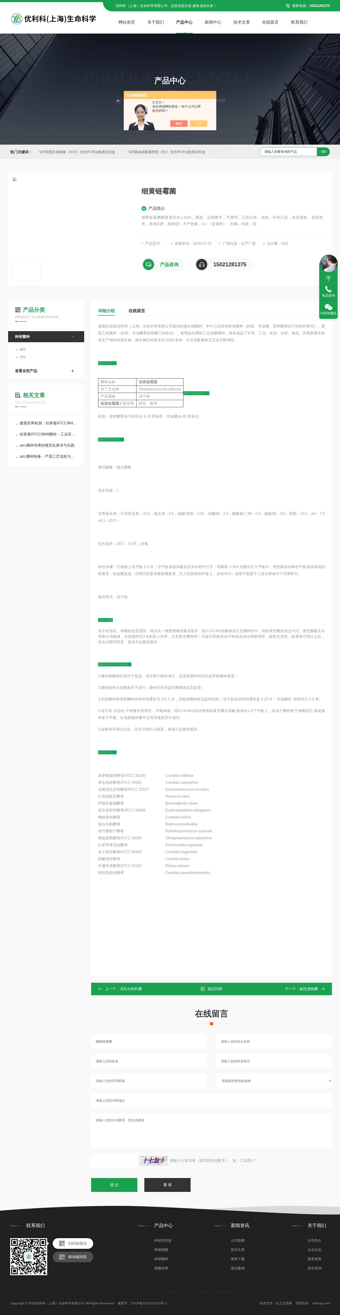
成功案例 (238, 1268)
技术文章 (241, 22)
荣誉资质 (314, 1259)
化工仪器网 (284, 1303)
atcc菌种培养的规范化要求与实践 (47, 445)
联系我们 (299, 22)
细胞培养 (161, 1268)
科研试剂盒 (163, 1240)
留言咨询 (314, 1268)
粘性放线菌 (309, 989)
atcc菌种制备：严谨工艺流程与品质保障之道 (48, 456)
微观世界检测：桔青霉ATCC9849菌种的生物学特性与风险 (48, 423)
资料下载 (238, 1259)
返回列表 (214, 989)
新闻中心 (213, 22)
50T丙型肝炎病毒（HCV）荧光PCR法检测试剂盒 (77, 152)
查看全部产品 (26, 371)
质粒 (23, 357)
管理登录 (302, 1303)
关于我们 (155, 22)
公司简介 (314, 1240)
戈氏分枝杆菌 (131, 989)
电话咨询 (328, 295)
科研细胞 (161, 1250)
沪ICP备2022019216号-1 (149, 1303)
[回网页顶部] (328, 278)
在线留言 (270, 22)
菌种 (23, 349)
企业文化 (314, 1250)
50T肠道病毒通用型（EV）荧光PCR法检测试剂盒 (167, 152)
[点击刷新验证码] (153, 1160)
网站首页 (126, 22)
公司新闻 (238, 1240)
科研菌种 (22, 337)
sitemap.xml (321, 1303)
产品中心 (184, 22)
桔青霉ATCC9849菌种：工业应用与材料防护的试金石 (48, 434)
